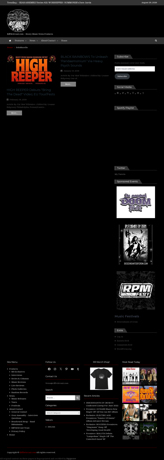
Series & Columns (20, 378)
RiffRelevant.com (28, 452)
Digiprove (71, 458)
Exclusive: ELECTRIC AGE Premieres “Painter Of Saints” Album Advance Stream (100, 418)
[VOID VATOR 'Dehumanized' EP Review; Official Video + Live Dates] (130, 395)
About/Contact (48, 41)
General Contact (19, 412)
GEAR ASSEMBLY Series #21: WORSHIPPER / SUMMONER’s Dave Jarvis (55, 3)
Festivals (15, 405)
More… (14, 113)
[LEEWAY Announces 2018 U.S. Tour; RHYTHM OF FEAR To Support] (130, 431)
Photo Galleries (18, 389)
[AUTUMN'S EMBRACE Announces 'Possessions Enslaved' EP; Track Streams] (148, 395)
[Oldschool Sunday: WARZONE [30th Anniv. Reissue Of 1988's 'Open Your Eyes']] (130, 376)
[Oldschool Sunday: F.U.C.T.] (148, 413)
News (32, 41)
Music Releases (18, 399)
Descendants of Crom (127, 322)
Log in (120, 337)
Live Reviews (17, 385)
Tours (14, 402)
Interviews (16, 375)
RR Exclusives (18, 372)
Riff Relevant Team (20, 428)
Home (64, 41)
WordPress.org (124, 349)
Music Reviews (18, 382)
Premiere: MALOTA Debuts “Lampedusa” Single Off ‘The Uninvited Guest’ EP (100, 436)
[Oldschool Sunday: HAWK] (148, 376)
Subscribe (122, 76)
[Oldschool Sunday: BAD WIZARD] (130, 413)
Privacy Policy (18, 431)
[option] (58, 2)
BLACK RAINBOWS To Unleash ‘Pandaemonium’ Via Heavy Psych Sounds (84, 61)
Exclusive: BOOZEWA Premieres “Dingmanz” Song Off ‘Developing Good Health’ (101, 427)
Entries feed (123, 341)
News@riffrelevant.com (56, 383)
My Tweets (120, 174)
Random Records (19, 392)
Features (19, 41)
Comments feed (124, 345)
